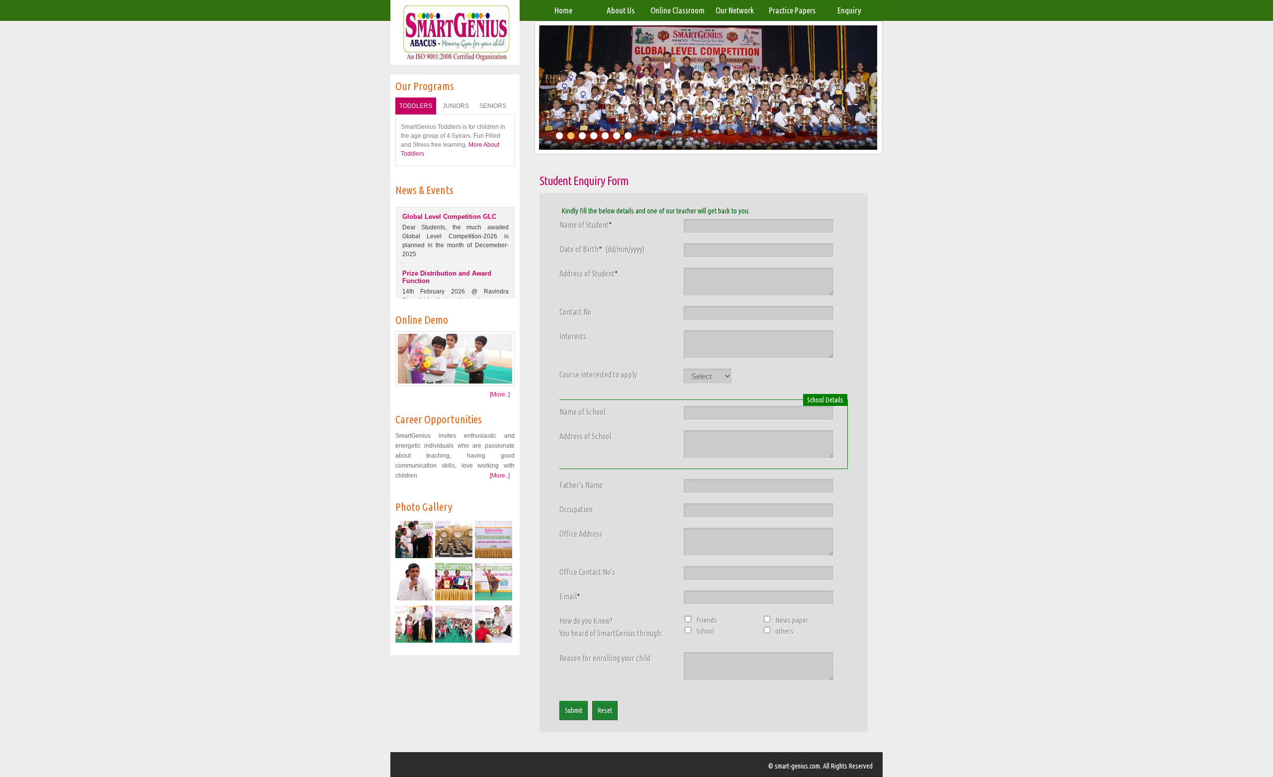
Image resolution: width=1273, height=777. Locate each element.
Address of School (585, 436)
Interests (572, 336)
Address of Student (588, 273)
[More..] (500, 394)
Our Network (735, 10)
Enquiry (849, 10)
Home (563, 10)
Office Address (580, 533)
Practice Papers (792, 10)
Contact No (575, 311)
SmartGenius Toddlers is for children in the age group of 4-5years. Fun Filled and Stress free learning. (453, 140)
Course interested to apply (598, 374)
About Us (621, 10)
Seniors (492, 105)
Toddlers (415, 105)
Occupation (576, 509)
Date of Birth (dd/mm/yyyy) (601, 249)
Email (569, 596)
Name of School (582, 411)
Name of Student (585, 224)
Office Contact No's (587, 572)
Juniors (456, 105)
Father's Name (581, 485)
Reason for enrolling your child (604, 658)
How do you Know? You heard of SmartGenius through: (610, 627)
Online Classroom (677, 10)
